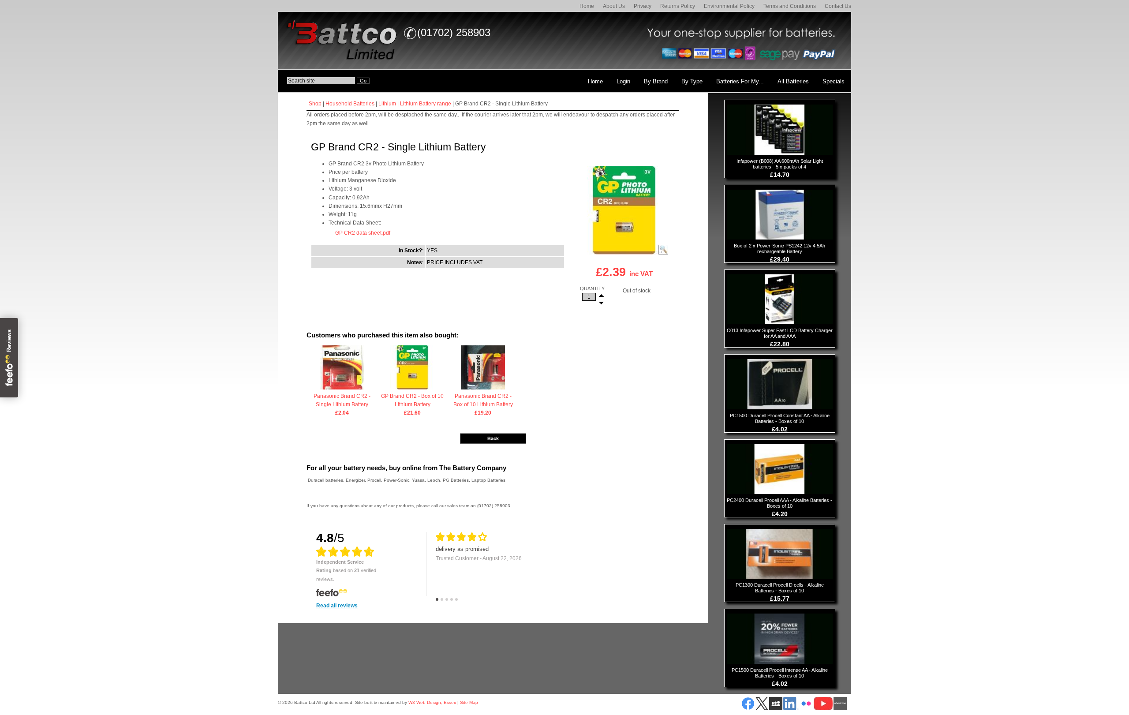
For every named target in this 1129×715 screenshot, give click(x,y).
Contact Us (838, 6)
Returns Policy (677, 6)
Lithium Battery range (425, 104)
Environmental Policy (729, 6)
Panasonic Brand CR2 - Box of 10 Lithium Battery (483, 404)
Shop (315, 104)
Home (586, 6)
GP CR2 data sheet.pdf (362, 233)
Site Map (469, 702)
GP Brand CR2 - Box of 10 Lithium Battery (412, 404)
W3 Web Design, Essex (432, 702)
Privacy (642, 6)
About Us (614, 6)
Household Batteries (349, 104)
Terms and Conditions (789, 6)
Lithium (387, 104)
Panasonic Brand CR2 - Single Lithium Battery (342, 404)
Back (493, 438)
